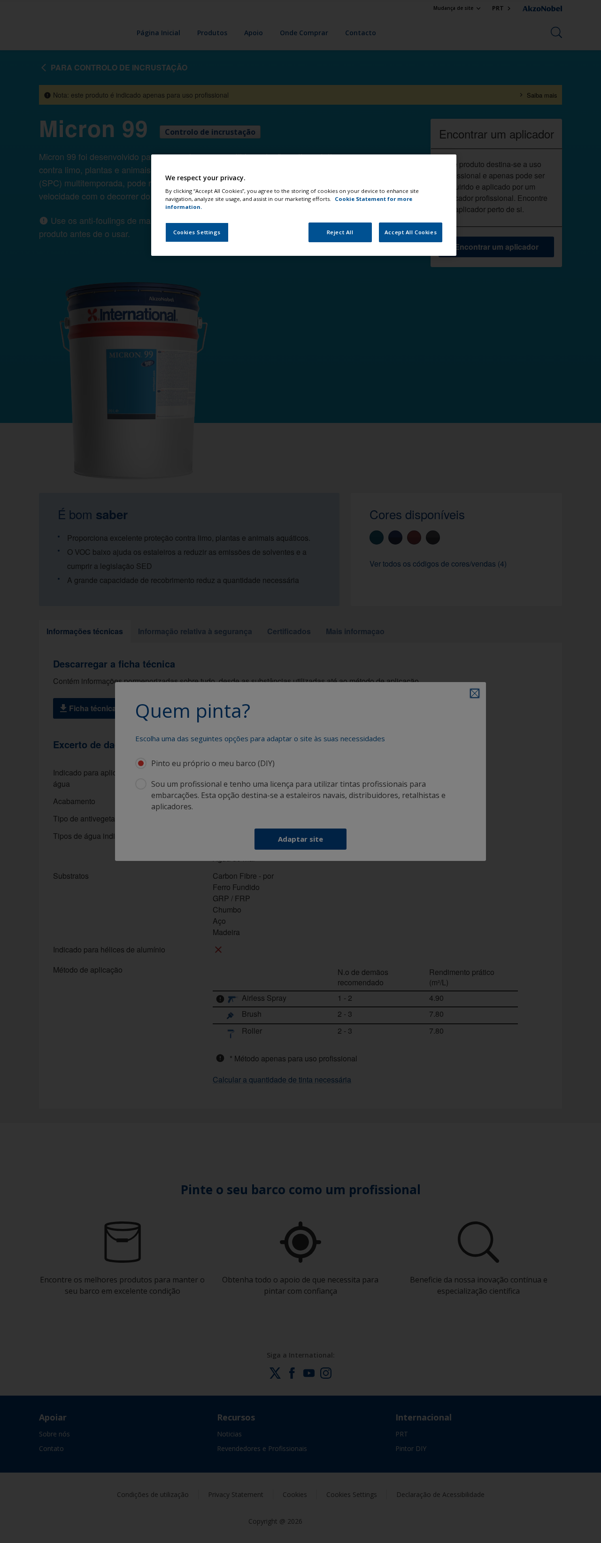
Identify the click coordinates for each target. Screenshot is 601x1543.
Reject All (340, 232)
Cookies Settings (197, 232)
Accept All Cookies (411, 232)
